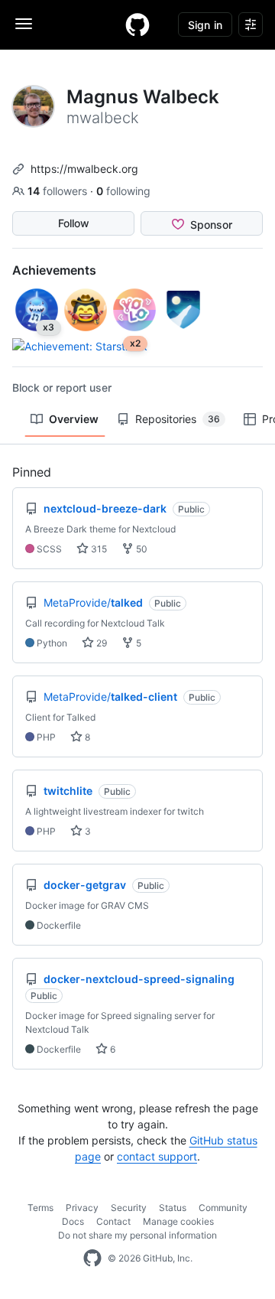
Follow (73, 223)
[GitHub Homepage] (92, 1258)
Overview (74, 418)
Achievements (54, 270)
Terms (40, 1207)
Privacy (82, 1207)
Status (172, 1207)
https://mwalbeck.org (84, 168)
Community (223, 1207)
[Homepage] (137, 24)
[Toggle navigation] (23, 23)
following (123, 190)
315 (98, 549)
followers (59, 190)
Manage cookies (178, 1221)
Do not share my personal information (137, 1235)
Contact (113, 1221)
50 (140, 549)
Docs (73, 1221)
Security (129, 1207)
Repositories (177, 418)
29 (100, 643)
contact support (157, 1156)
